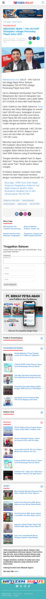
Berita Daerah (7, 40)
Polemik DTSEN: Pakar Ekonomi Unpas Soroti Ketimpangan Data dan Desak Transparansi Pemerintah (28, 365)
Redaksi (16, 596)
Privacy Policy (17, 594)
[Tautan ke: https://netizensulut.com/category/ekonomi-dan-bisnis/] (41, 348)
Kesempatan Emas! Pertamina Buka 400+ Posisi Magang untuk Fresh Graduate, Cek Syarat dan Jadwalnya (27, 399)
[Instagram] (25, 214)
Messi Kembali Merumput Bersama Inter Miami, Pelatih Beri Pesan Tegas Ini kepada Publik (28, 492)
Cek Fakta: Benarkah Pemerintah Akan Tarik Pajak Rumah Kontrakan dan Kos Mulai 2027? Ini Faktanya (27, 377)
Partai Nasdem (9, 204)
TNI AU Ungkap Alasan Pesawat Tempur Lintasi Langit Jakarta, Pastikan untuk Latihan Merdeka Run (28, 428)
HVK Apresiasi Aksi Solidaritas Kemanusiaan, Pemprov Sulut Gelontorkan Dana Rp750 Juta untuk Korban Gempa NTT (12, 228)
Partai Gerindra (28, 200)
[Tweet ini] (34, 38)
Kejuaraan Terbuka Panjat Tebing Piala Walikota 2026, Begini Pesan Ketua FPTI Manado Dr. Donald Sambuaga (28, 526)
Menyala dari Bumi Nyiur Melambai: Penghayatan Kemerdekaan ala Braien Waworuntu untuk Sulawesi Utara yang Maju (12, 235)
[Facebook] (17, 214)
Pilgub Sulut (22, 204)
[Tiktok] (29, 214)
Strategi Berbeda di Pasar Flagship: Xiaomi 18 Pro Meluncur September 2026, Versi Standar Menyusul (26, 354)
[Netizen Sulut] (23, 2)
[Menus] (3, 2)
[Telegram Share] (38, 38)
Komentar (7, 255)
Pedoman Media (7, 596)
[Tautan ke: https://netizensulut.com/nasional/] (41, 422)
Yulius (40, 106)
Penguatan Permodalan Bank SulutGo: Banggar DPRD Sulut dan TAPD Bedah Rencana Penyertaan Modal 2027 (27, 388)
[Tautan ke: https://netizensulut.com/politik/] (41, 338)
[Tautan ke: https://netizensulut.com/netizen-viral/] (41, 412)
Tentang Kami (28, 594)
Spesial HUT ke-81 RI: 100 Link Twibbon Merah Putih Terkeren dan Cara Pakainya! (28, 451)
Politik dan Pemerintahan (18, 40)
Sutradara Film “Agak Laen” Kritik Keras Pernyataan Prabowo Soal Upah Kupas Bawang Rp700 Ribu (28, 473)
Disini (16, 571)
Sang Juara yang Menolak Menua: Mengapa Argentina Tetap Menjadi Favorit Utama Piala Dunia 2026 (26, 537)
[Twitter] (21, 214)
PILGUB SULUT (9, 25)
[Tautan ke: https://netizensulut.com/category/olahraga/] (41, 486)
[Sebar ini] (30, 38)
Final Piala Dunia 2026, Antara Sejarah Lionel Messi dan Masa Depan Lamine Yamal (27, 514)
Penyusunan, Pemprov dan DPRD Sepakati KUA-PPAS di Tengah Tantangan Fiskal (33, 235)
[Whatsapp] (30, 42)
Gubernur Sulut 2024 (11, 200)
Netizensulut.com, (11, 79)
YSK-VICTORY (35, 204)
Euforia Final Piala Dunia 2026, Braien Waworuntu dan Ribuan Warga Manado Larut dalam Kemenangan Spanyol (27, 503)
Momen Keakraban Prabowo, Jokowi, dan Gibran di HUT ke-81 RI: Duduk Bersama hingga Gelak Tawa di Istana (32, 228)
